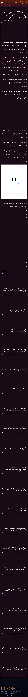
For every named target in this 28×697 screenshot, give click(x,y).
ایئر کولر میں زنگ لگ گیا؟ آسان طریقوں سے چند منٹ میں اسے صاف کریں (14, 548)
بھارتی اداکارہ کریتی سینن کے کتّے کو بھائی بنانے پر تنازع (14, 509)
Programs (10, 5)
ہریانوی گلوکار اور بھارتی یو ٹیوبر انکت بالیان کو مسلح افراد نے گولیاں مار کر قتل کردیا (14, 290)
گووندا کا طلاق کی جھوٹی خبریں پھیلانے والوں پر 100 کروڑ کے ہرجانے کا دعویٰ (15, 589)
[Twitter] (24, 2)
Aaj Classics (24, 4)
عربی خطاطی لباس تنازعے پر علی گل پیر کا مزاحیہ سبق (14, 14)
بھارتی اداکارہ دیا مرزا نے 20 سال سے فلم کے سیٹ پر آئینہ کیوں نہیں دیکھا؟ (14, 668)
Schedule (2, 691)
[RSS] (27, 2)
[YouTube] (16, 2)
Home (5, 5)
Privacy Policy (12, 691)
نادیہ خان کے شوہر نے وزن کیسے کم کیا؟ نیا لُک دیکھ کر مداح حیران (14, 330)
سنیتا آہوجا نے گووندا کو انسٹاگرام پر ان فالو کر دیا (15, 389)
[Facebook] (19, 2)
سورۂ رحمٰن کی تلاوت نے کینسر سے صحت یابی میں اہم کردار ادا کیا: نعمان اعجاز (14, 350)
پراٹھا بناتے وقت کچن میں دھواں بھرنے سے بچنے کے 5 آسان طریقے (14, 370)
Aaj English (6, 693)
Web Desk (3, 20)
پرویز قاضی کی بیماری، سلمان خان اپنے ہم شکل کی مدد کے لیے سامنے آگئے (14, 409)
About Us (7, 691)
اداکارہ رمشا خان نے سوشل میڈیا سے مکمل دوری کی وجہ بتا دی (15, 310)
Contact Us (18, 691)
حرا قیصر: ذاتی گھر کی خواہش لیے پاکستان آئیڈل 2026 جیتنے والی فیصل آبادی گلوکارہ (15, 469)
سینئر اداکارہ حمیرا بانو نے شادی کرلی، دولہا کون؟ (15, 429)
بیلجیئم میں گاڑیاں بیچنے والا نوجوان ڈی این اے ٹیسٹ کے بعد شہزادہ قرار (15, 609)
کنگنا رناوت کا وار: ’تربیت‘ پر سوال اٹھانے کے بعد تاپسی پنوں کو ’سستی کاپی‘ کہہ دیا (14, 569)
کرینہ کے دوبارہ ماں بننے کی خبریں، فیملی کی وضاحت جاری (14, 648)
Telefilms (19, 5)
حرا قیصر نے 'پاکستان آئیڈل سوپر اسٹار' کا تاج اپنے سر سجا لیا (14, 489)
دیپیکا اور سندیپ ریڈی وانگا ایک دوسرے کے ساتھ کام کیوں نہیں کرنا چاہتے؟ (15, 529)
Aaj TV (2, 693)
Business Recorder (12, 693)
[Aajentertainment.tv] (2, 3)
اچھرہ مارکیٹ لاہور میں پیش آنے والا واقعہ (12, 64)
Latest (14, 5)
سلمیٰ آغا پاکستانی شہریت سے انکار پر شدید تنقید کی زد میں (15, 629)
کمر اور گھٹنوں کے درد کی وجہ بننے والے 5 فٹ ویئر (14, 448)
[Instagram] (21, 2)
